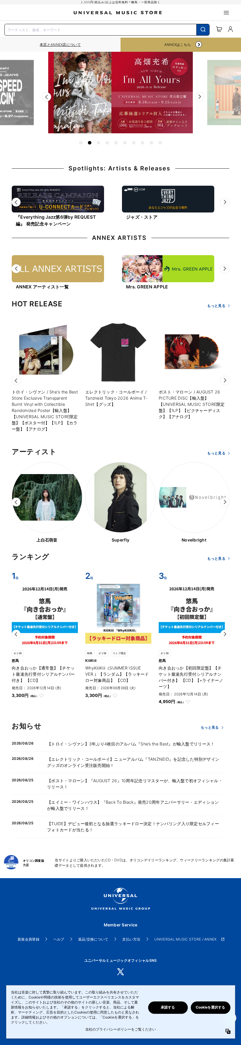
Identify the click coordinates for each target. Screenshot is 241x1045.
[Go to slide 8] (142, 142)
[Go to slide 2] (89, 142)
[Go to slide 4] (107, 142)
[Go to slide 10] (160, 142)
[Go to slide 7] (133, 142)
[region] (60, 45)
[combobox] (107, 29)
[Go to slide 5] (116, 142)
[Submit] (203, 29)
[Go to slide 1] (81, 142)
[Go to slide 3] (98, 142)
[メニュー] (226, 13)
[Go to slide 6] (125, 142)
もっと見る (216, 305)
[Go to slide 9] (151, 142)
